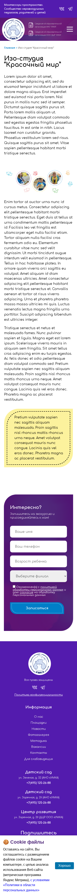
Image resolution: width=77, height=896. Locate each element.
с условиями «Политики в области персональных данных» (26, 885)
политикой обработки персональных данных (38, 588)
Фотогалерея (38, 734)
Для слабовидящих (38, 759)
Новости (39, 728)
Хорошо (64, 865)
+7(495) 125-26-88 (38, 782)
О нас (38, 716)
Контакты (38, 752)
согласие (26, 592)
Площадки (38, 722)
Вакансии (38, 746)
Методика (38, 740)
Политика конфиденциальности (38, 694)
